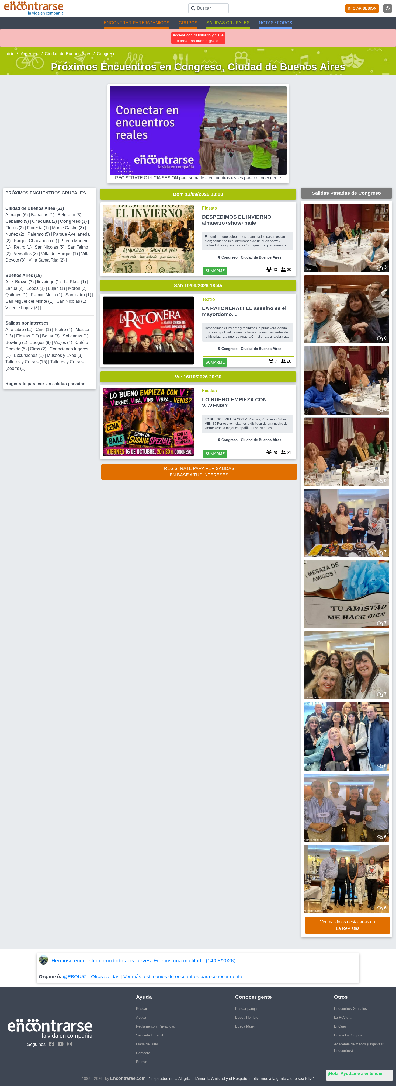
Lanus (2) (15, 288)
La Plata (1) (75, 282)
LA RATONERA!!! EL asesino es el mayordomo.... (244, 311)
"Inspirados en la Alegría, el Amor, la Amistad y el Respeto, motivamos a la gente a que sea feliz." (231, 1078)
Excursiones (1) (29, 355)
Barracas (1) (43, 215)
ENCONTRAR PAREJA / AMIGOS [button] (136, 22)
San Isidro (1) (78, 295)
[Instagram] (68, 1044)
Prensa (141, 1062)
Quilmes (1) (17, 295)
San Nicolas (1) (72, 301)
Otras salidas (105, 976)
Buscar (141, 1009)
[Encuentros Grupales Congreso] (148, 239)
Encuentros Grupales (350, 1009)
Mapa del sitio (147, 1044)
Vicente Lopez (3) (22, 307)
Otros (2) (38, 349)
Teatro (208, 299)
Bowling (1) (16, 342)
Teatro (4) (63, 329)
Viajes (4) (63, 342)
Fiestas (209, 208)
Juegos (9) (41, 342)
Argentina (29, 53)
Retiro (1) (23, 247)
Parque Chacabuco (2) (36, 240)
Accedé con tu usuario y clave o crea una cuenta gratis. (198, 38)
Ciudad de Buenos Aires (68, 53)
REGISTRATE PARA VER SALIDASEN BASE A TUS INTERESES (199, 471)
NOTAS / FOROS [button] (275, 22)
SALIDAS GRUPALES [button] (228, 22)
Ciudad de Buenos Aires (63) (34, 208)
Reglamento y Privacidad (155, 1026)
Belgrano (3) (70, 215)
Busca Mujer (245, 1026)
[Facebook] (50, 1044)
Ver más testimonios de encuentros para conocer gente (182, 976)
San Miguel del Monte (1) (29, 301)
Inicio (9, 53)
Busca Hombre (246, 1017)
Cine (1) (44, 329)
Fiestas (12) (28, 336)
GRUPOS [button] (188, 22)
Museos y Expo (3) (65, 355)
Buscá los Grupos (348, 1035)
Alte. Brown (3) (20, 282)
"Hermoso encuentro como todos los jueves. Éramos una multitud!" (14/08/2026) (142, 960)
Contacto (143, 1053)
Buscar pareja (246, 1009)
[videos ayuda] (387, 8)
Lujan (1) (57, 288)
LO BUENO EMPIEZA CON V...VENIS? (234, 402)
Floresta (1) (38, 227)
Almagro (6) (17, 215)
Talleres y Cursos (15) (26, 362)
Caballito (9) (17, 221)
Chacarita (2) (45, 221)
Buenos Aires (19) (23, 275)
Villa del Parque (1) (60, 253)
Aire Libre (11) (19, 329)
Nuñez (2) (15, 234)
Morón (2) (78, 288)
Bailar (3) (51, 336)
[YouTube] (59, 1044)
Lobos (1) (36, 288)
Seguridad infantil (149, 1035)
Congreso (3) (74, 221)
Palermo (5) (39, 234)
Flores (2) (15, 227)
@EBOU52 (75, 976)
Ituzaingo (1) (49, 282)
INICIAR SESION (362, 8)
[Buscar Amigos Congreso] (148, 330)
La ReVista (342, 1017)
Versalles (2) (26, 253)
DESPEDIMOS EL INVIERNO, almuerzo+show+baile (237, 220)
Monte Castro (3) (68, 227)
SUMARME (215, 271)
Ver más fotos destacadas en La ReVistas (347, 925)
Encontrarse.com (127, 1078)
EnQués (340, 1026)
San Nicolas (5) (50, 247)
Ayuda (141, 1017)
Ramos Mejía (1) (47, 295)
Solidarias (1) (76, 336)
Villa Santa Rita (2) (47, 260)
